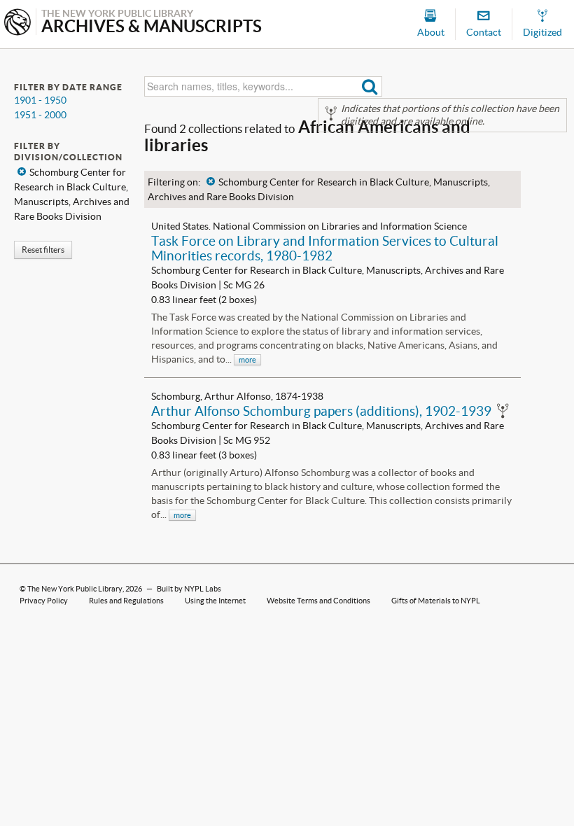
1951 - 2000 (40, 114)
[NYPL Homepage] (17, 23)
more (247, 360)
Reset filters (43, 249)
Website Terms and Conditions (318, 600)
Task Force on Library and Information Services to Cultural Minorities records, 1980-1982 (324, 248)
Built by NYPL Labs (189, 588)
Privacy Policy (44, 600)
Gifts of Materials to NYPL (435, 600)
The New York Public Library (74, 588)
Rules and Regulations (126, 600)
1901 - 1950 (40, 100)
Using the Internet (215, 600)
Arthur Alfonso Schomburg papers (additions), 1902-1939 (321, 411)
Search (370, 86)
